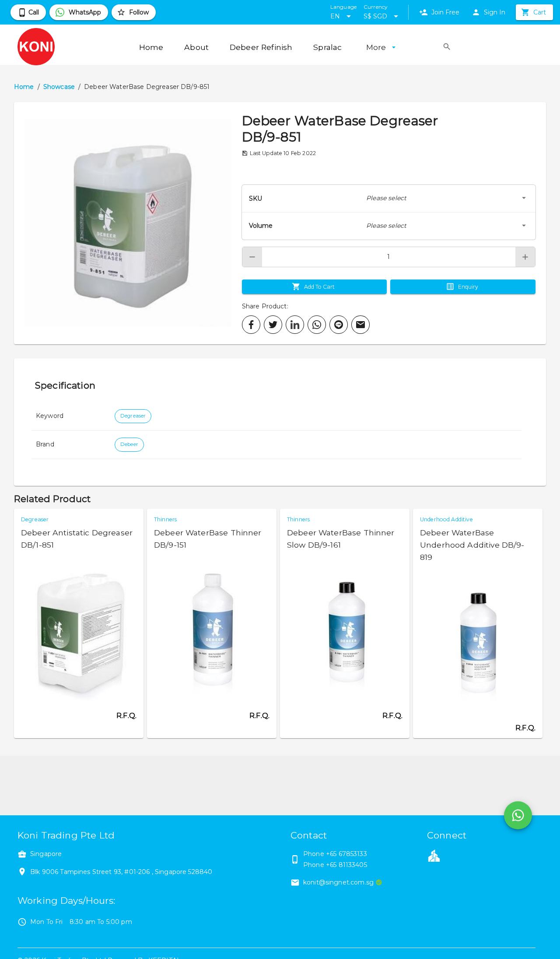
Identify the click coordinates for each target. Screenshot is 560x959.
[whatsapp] (317, 324)
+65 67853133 (346, 854)
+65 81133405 (346, 865)
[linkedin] (295, 324)
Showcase (59, 87)
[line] (338, 324)
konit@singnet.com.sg (338, 882)
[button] (127, 223)
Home (24, 87)
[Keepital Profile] (434, 855)
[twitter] (273, 324)
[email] (360, 324)
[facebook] (251, 324)
